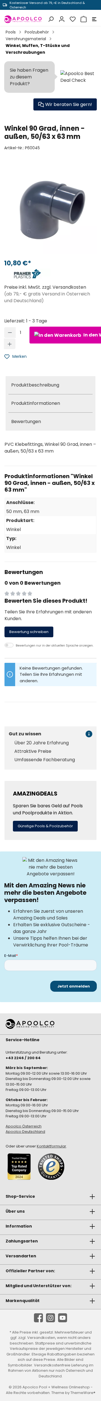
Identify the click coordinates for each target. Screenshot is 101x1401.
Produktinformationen (35, 403)
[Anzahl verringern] (10, 332)
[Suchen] (50, 19)
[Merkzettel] (71, 19)
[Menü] (93, 19)
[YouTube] (62, 1317)
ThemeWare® (82, 1392)
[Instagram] (50, 1317)
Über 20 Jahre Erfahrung (41, 743)
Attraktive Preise (32, 751)
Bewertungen (26, 421)
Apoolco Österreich (24, 1126)
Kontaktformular (51, 1146)
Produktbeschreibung (35, 385)
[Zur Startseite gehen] (23, 19)
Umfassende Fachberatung (44, 760)
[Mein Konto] (61, 19)
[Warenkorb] (82, 19)
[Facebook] (38, 1317)
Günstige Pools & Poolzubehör (45, 826)
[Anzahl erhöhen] (9, 343)
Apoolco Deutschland (25, 1131)
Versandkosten (41, 1337)
